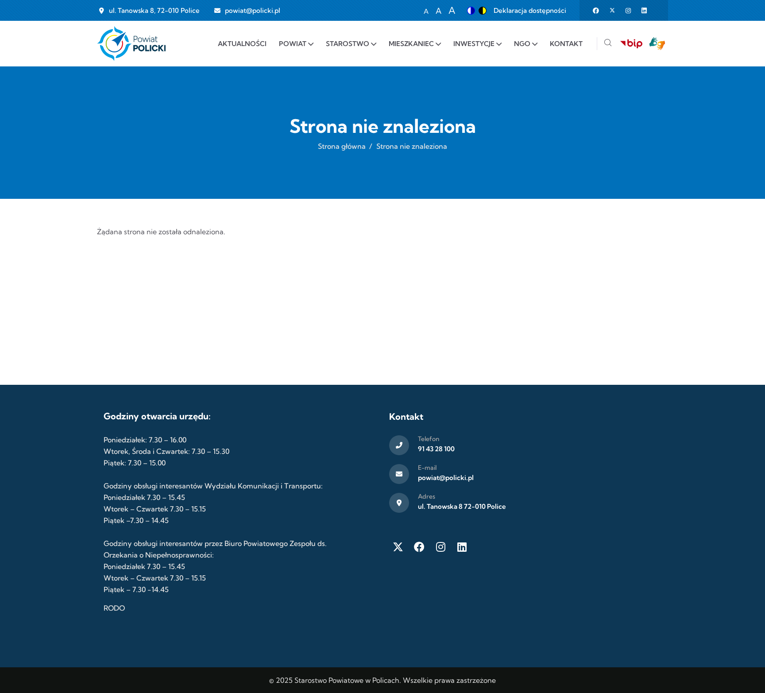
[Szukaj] (607, 43)
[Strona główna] (131, 43)
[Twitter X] (398, 547)
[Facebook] (419, 547)
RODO (114, 608)
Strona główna (342, 146)
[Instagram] (440, 547)
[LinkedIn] (462, 547)
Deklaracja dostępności (530, 10)
